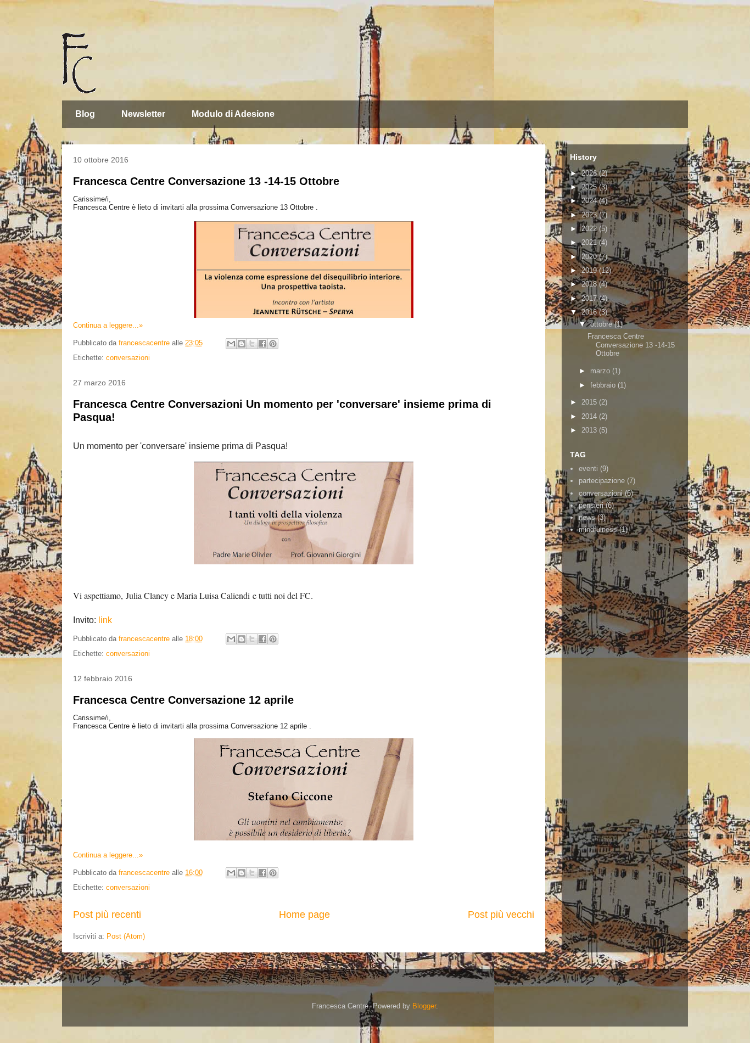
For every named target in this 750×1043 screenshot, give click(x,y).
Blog (85, 114)
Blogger (424, 1006)
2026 (590, 173)
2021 (590, 242)
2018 (590, 284)
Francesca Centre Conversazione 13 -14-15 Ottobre (206, 181)
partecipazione (602, 480)
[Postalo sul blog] (241, 343)
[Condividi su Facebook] (262, 343)
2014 (590, 416)
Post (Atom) (126, 936)
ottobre (602, 324)
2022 (590, 229)
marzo (601, 371)
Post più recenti (107, 914)
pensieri (591, 505)
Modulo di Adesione (233, 114)
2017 (590, 298)
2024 (590, 201)
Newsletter (143, 114)
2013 (590, 430)
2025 (590, 187)
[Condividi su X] (252, 343)
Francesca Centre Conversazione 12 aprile (183, 700)
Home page (304, 914)
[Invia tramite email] (231, 343)
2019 (590, 270)
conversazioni (128, 358)
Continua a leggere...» (108, 325)
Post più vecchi (501, 914)
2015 (590, 402)
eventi (588, 468)
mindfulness (598, 529)
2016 (590, 312)
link (105, 620)
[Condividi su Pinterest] (272, 343)
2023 (590, 215)
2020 (590, 257)
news (587, 517)
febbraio (604, 385)
